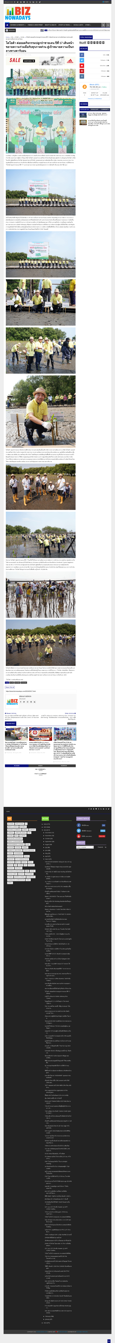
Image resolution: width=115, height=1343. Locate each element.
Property (18, 868)
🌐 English (106, 2)
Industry (11, 859)
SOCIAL (22, 37)
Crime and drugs (20, 832)
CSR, (21, 55)
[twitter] (17, 2)
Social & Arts (78, 25)
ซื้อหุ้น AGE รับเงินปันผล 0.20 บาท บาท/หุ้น (56, 1095)
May (46, 853)
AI (26, 823)
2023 (45, 1323)
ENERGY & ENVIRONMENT (15, 841)
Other (87, 25)
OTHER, (25, 55)
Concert (32, 829)
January (47, 1319)
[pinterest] (20, 2)
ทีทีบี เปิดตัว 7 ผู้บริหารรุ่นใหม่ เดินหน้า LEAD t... (58, 1196)
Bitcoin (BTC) (94, 84)
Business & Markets (17, 25)
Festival (17, 847)
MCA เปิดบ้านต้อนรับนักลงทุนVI (53, 906)
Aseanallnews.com (41, 1332)
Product (10, 868)
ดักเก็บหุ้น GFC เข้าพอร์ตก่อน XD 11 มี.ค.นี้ (56, 1199)
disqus (40, 765)
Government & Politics (15, 856)
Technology (31, 877)
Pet (25, 865)
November (48, 835)
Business (23, 826)
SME (27, 871)
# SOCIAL (23, 682)
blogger (16, 765)
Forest (10, 853)
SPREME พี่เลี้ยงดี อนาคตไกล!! (53, 1237)
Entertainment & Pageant (16, 844)
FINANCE (25, 847)
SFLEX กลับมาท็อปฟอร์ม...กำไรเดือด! (55, 1153)
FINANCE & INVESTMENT (15, 850)
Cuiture (10, 835)
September (48, 841)
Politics (31, 865)
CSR (12, 37)
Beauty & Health (50, 25)
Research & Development (16, 871)
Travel (10, 882)
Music (30, 862)
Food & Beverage (36, 729)
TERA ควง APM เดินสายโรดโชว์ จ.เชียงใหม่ (57, 1146)
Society (21, 874)
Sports (10, 877)
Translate (82, 849)
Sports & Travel (64, 25)
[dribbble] (27, 2)
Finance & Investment (35, 25)
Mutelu (10, 865)
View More (73, 723)
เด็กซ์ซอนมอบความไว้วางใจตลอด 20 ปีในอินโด (58, 1240)
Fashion (10, 847)
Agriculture (19, 823)
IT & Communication (22, 859)
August (47, 844)
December (48, 832)
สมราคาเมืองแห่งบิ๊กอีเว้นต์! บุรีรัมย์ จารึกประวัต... (58, 988)
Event (28, 844)
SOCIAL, (29, 55)
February (48, 1316)
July (46, 847)
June (46, 850)
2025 (45, 827)
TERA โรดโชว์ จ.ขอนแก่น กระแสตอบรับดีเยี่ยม (58, 1217)
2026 (45, 824)
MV (15, 865)
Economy (23, 835)
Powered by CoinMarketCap (95, 98)
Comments (105, 109)
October (47, 838)
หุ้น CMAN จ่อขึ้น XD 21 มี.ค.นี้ (53, 1098)
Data (16, 835)
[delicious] (39, 2)
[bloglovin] (24, 2)
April (46, 856)
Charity (25, 829)
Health (27, 856)
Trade (28, 880)
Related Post (10, 723)
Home (7, 37)
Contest (10, 832)
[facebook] (14, 2)
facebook (64, 765)
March (47, 859)
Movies (24, 862)
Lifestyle (11, 862)
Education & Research (15, 838)
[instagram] (36, 2)
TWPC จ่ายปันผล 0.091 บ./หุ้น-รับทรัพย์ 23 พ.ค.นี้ (58, 1234)
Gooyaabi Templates (82, 1332)
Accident (11, 823)
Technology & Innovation (16, 880)
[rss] (30, 2)
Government (9, 729)
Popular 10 (84, 109)
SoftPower (29, 874)
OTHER (17, 37)
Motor (18, 862)
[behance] (33, 2)
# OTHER (17, 682)
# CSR (11, 682)
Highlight (94, 109)
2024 (45, 830)
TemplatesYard (63, 1332)
